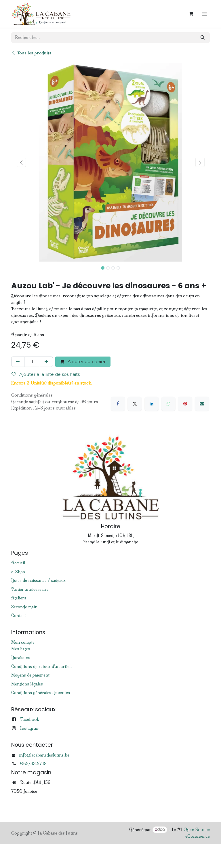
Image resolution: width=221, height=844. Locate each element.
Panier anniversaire (30, 589)
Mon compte (23, 642)
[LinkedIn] (152, 404)
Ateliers (18, 598)
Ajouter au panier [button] (86, 361)
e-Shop (18, 571)
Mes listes (20, 648)
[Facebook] (118, 404)
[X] (135, 404)
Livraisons (20, 657)
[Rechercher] (203, 37)
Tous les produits (34, 53)
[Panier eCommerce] (191, 13)
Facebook (29, 719)
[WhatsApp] (168, 404)
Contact (18, 615)
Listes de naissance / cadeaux (38, 580)
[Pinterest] (185, 404)
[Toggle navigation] (204, 13)
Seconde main (24, 606)
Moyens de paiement (30, 675)
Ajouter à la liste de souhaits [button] (49, 374)
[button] (21, 162)
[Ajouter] (46, 362)
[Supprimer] (17, 362)
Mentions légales (27, 684)
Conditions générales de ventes (40, 692)
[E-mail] (202, 404)
